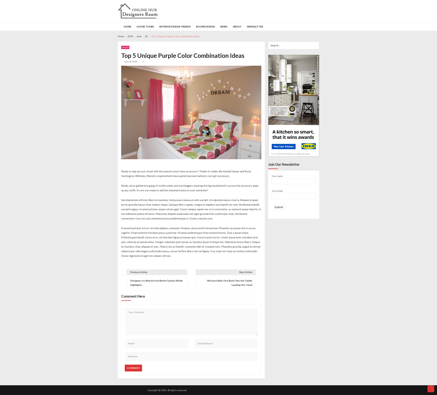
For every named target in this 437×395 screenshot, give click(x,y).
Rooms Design (205, 26)
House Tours (145, 26)
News (223, 26)
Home (127, 26)
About (237, 26)
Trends (125, 47)
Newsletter (255, 26)
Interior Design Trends (175, 26)
